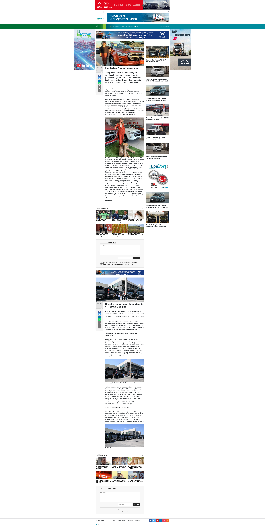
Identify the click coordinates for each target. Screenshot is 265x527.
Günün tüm (164, 26)
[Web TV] (165, 12)
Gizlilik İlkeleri (130, 520)
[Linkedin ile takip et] (160, 520)
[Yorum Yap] (99, 91)
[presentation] (100, 26)
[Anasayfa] (96, 12)
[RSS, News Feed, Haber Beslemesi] (167, 520)
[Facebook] (99, 76)
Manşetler (101, 12)
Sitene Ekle (118, 12)
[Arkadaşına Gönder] (99, 86)
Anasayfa (114, 520)
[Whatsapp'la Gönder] (99, 83)
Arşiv (114, 12)
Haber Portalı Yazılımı (102, 524)
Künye (119, 520)
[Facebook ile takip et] (150, 520)
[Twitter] (99, 78)
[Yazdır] (99, 88)
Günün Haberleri (108, 12)
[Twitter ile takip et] (154, 520)
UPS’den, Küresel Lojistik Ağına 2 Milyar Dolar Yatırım (126, 26)
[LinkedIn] (99, 81)
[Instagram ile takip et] (164, 520)
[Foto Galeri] (168, 12)
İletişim (124, 520)
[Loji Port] (100, 17)
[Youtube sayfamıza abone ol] (157, 520)
